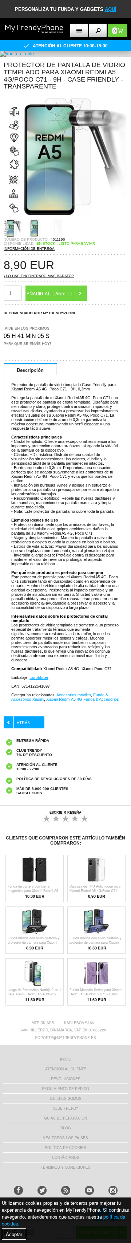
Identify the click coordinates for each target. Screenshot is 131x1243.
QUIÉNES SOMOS (66, 1098)
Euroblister (38, 677)
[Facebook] (18, 1190)
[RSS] (65, 1190)
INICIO (65, 1059)
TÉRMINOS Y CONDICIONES (66, 1167)
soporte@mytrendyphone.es (65, 1037)
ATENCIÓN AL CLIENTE (65, 1068)
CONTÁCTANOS (65, 1157)
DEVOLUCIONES (65, 1078)
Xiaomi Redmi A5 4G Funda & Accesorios (82, 699)
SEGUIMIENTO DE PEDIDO (65, 1088)
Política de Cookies (65, 1147)
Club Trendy (65, 1108)
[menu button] (79, 30)
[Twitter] (42, 1190)
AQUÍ (110, 9)
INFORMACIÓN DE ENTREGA (29, 249)
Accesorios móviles (73, 695)
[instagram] (113, 1190)
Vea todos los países (65, 1137)
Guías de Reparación (65, 1118)
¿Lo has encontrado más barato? (39, 276)
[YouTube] (89, 1190)
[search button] (98, 30)
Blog (65, 1127)
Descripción (30, 369)
